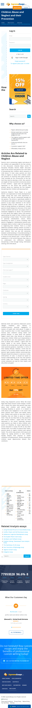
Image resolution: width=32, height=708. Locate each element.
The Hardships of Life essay (12, 545)
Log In (20, 50)
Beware (24, 685)
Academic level (6, 276)
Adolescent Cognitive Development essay (16, 534)
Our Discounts (6, 682)
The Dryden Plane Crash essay (13, 537)
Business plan (13, 611)
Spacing (5, 297)
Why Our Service (7, 685)
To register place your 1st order (20, 63)
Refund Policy (26, 701)
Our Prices (16, 682)
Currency (5, 303)
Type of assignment (8, 263)
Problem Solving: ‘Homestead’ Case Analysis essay (16, 542)
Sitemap (12, 703)
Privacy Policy (17, 701)
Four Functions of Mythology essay (14, 547)
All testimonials (16, 632)
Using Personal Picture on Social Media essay (17, 530)
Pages (4, 283)
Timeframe (5, 290)
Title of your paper (8, 270)
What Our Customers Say (16, 597)
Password (11, 42)
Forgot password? (20, 61)
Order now (17, 8)
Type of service (6, 256)
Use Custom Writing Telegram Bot (17, 661)
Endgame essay (8, 552)
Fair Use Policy (5, 703)
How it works (6, 678)
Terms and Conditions (7, 701)
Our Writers (17, 685)
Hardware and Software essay (12, 539)
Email (10, 36)
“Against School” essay (10, 549)
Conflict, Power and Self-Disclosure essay (16, 532)
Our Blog (5, 688)
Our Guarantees (16, 678)
